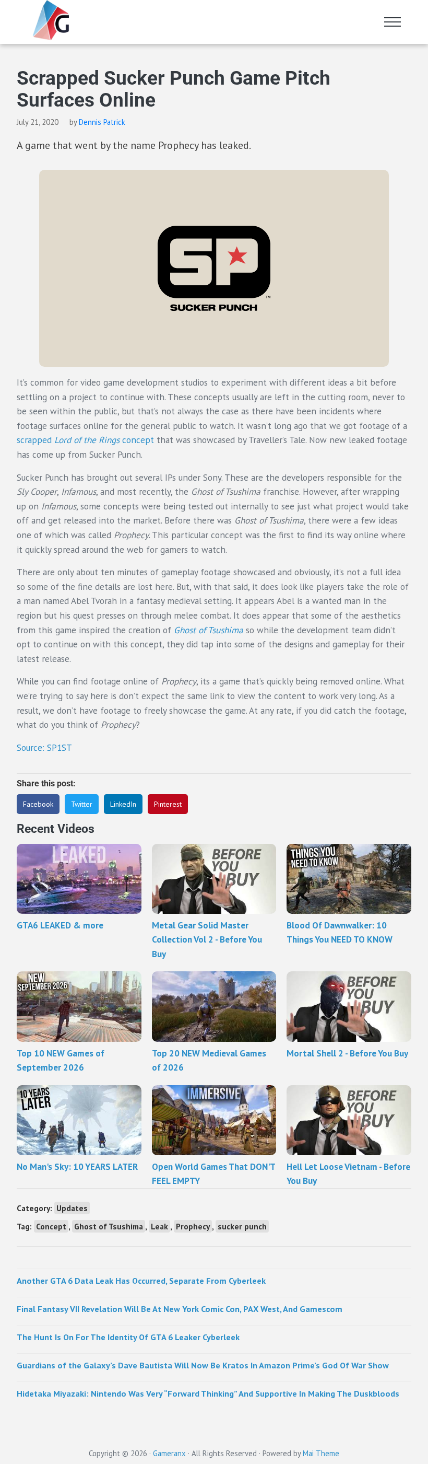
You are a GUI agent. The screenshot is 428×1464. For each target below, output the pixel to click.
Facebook (38, 804)
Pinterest (168, 804)
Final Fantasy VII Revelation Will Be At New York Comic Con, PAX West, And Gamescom (179, 1308)
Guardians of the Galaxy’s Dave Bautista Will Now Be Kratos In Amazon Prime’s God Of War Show (203, 1365)
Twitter (81, 804)
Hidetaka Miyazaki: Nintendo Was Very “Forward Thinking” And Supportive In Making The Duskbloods (208, 1393)
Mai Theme (321, 1453)
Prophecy (193, 1226)
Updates (72, 1208)
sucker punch (242, 1226)
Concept (51, 1226)
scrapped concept (85, 440)
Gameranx (169, 1453)
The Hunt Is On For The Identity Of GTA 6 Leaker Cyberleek (128, 1336)
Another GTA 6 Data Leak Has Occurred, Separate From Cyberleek (141, 1280)
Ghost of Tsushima (208, 630)
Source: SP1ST (44, 747)
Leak (159, 1226)
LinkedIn (123, 804)
